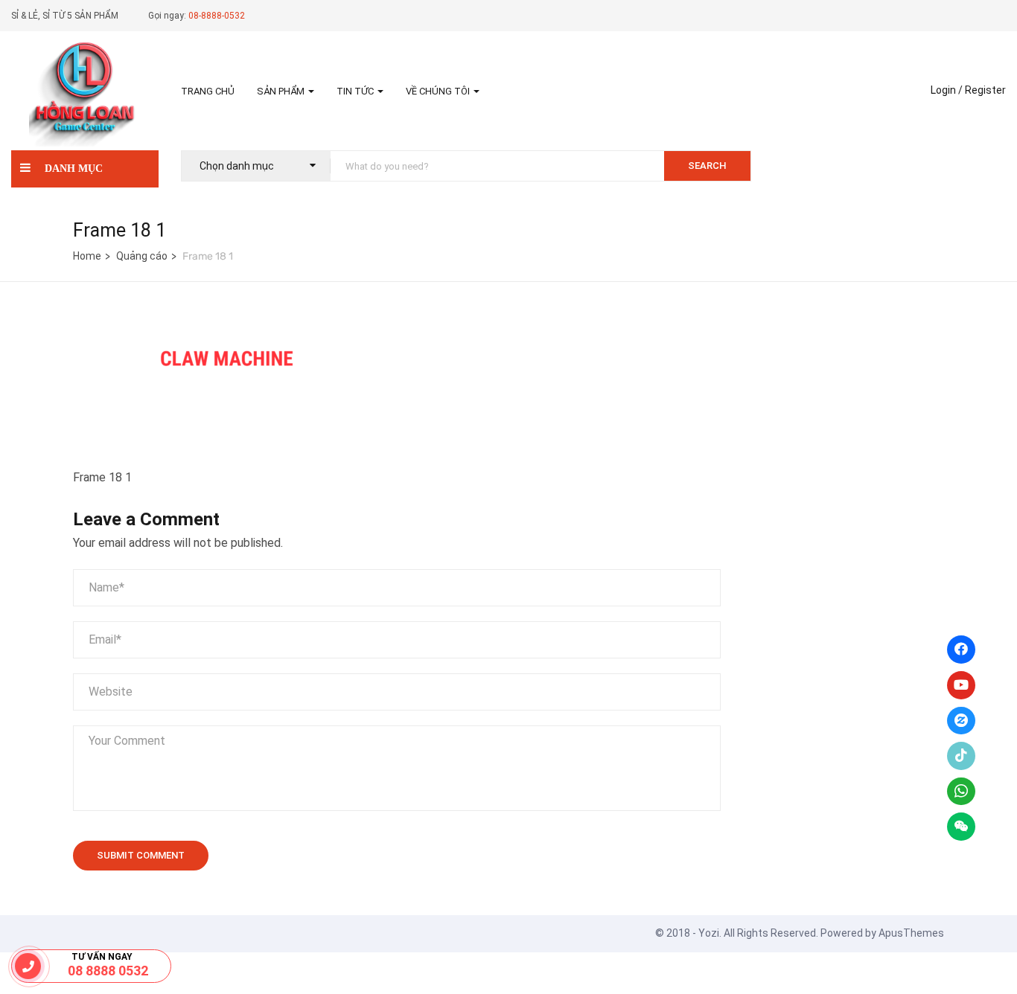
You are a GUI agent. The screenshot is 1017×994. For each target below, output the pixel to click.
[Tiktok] (961, 756)
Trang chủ (208, 91)
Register (985, 90)
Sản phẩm (282, 91)
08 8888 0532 (108, 970)
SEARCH (707, 165)
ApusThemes (911, 933)
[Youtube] (961, 685)
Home (87, 256)
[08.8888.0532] (28, 965)
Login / (947, 90)
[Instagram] (961, 721)
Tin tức (356, 91)
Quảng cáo (142, 256)
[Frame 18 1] (184, 330)
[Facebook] (961, 649)
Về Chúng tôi (439, 91)
